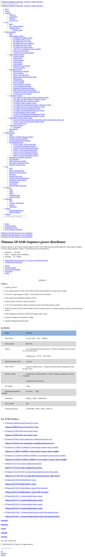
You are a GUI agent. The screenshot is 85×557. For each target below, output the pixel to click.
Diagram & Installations (13, 269)
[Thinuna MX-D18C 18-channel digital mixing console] (23, 504)
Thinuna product (10, 226)
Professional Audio (11, 228)
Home (7, 224)
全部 (10, 24)
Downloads (9, 271)
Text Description (10, 268)
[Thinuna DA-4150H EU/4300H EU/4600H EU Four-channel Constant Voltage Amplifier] (35, 455)
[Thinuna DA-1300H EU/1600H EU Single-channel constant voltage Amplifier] (31, 447)
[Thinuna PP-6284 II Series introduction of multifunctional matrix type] (28, 439)
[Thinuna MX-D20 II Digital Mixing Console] (20, 480)
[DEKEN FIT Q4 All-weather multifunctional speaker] (23, 463)
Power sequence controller (13, 229)
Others (7, 273)
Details (7, 266)
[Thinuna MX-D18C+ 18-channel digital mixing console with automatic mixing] (31, 512)
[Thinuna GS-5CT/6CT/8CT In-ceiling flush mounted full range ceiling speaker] (31, 472)
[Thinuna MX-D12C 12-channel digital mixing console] (23, 496)
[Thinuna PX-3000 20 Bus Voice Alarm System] (21, 431)
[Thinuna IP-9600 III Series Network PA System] (21, 423)
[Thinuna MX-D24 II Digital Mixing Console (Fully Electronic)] (26, 488)
